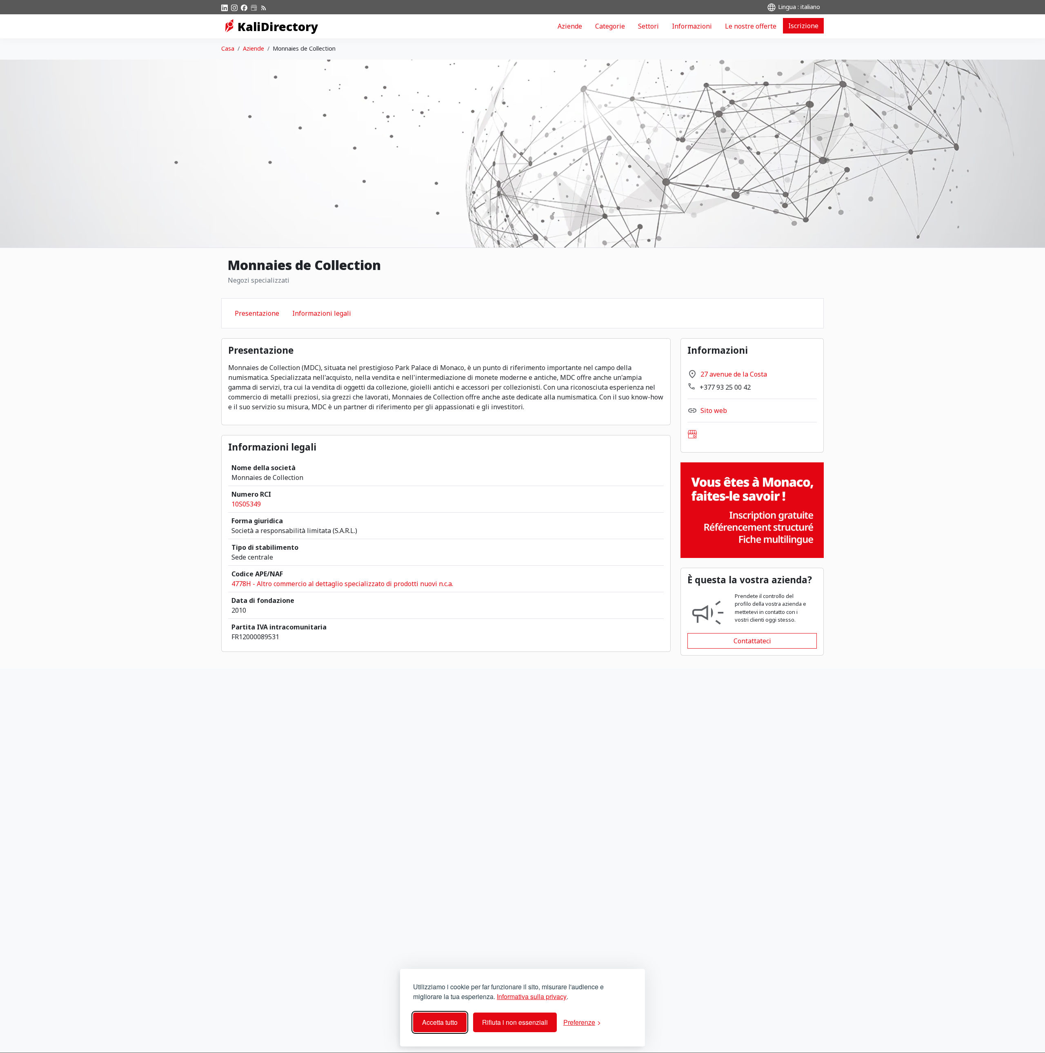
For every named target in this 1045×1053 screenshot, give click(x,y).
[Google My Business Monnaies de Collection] (692, 434)
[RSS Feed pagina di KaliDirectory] (263, 7)
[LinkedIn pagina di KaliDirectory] (224, 7)
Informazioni (692, 26)
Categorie (610, 26)
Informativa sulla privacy (532, 996)
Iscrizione (803, 25)
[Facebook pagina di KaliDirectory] (244, 7)
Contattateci (752, 640)
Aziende (570, 26)
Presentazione (257, 313)
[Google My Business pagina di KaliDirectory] (254, 7)
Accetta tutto (440, 1022)
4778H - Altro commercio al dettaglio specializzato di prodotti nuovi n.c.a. (342, 583)
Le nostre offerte (750, 26)
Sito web (713, 410)
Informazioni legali (321, 313)
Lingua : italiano (798, 7)
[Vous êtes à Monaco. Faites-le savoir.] (752, 509)
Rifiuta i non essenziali (515, 1022)
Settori (648, 26)
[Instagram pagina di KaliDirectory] (234, 7)
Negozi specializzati (258, 280)
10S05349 (246, 504)
